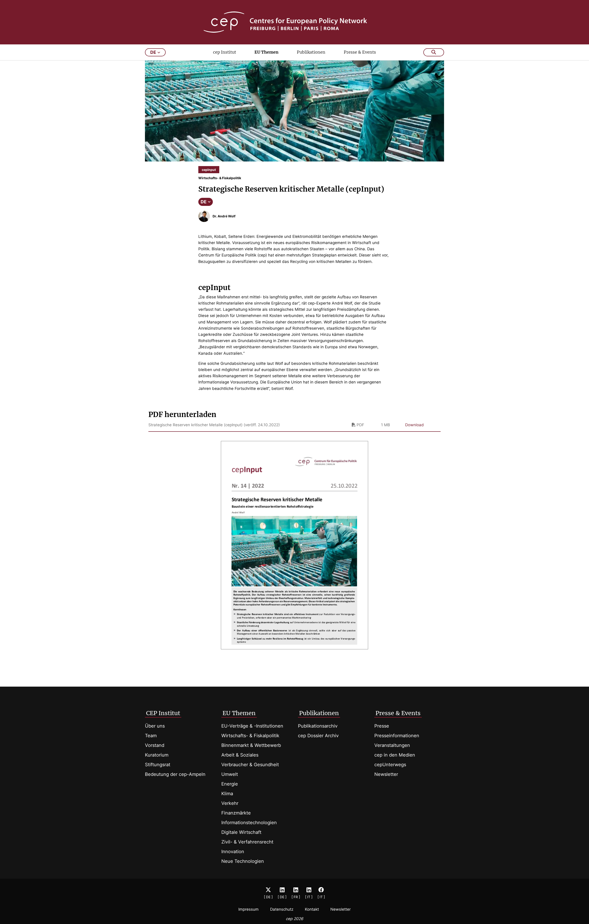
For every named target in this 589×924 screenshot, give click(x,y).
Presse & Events (360, 52)
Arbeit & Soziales (239, 755)
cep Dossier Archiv (318, 735)
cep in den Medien (394, 755)
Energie (229, 784)
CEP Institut (163, 713)
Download (414, 425)
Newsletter (386, 774)
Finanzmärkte (236, 813)
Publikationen (311, 52)
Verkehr (229, 803)
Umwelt (229, 774)
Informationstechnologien (249, 822)
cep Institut (224, 52)
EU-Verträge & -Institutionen (252, 726)
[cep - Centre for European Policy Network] (294, 22)
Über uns (155, 726)
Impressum (248, 909)
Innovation (232, 851)
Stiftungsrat (157, 764)
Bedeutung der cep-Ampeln (175, 774)
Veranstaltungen (392, 745)
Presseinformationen (396, 735)
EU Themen (266, 52)
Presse (381, 726)
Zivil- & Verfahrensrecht (247, 842)
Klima (227, 793)
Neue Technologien (242, 861)
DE (204, 201)
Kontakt (312, 909)
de (153, 52)
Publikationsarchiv (318, 726)
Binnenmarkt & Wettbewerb (251, 745)
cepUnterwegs (390, 764)
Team (151, 735)
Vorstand (154, 745)
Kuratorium (156, 755)
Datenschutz (281, 909)
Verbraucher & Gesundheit (250, 764)
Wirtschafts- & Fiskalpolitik (250, 735)
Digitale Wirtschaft (241, 832)
